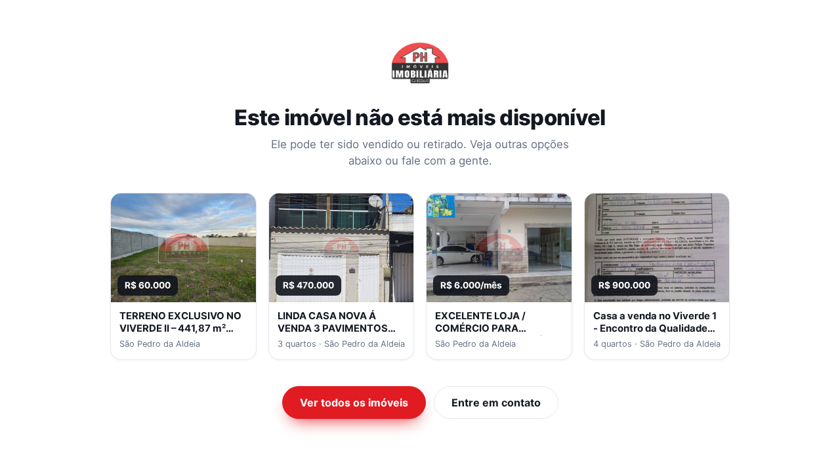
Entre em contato (496, 402)
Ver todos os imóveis (354, 402)
